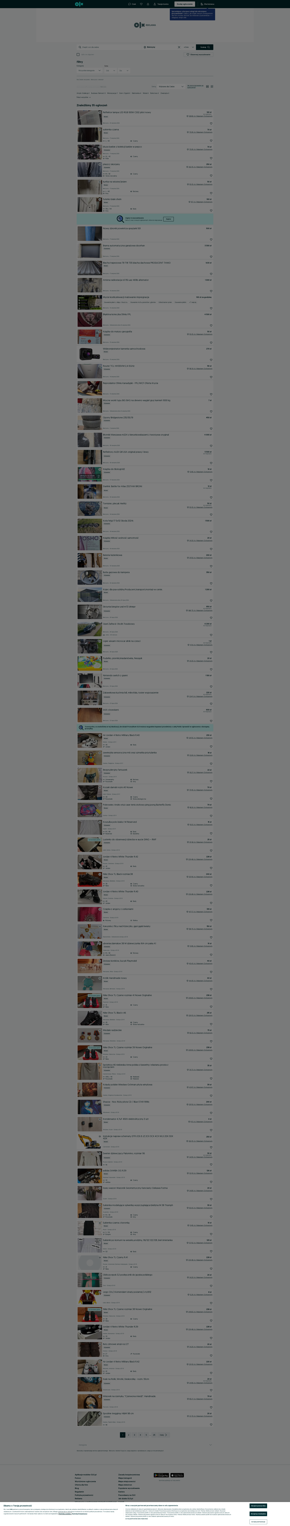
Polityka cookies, (65, 1514)
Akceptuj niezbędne (258, 1514)
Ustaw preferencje (258, 1522)
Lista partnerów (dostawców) (136, 1519)
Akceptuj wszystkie (258, 1506)
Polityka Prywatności (79, 1514)
